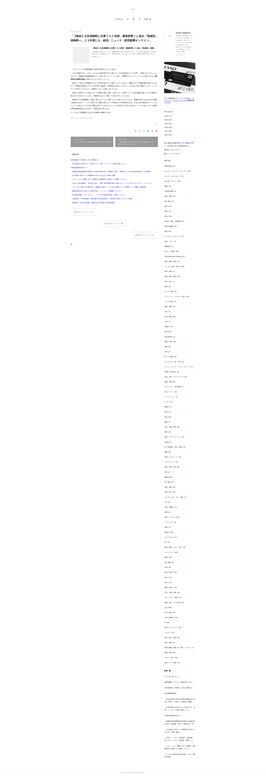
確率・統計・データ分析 (174, 602)
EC (167, 542)
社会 (168, 607)
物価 (168, 186)
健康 (168, 452)
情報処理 (169, 246)
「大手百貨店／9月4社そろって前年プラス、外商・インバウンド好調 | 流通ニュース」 (99, 164)
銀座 (168, 432)
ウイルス (170, 632)
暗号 (167, 472)
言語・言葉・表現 (172, 427)
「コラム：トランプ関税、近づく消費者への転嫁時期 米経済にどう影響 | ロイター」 (99, 179)
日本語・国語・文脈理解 (174, 221)
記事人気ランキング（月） (145, 235)
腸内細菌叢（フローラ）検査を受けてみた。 (179, 682)
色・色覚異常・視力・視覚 (175, 447)
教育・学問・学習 (172, 467)
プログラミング (171, 462)
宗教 (167, 512)
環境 (168, 527)
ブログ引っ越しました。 (173, 676)
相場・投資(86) (89, 118)
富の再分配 (170, 337)
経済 (168, 206)
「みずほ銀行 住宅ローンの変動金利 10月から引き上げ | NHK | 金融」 (93, 175)
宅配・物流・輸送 (172, 261)
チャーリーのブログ (172, 153)
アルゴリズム (171, 537)
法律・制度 (170, 316)
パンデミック (171, 552)
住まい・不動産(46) (80, 118)
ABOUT (167, 150)
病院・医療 (170, 306)
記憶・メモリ (170, 241)
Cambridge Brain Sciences (175, 256)
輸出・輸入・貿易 (172, 637)
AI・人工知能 (171, 357)
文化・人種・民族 (172, 592)
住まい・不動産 (171, 251)
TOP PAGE (119, 19)
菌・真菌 (169, 562)
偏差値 (168, 477)
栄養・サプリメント (173, 457)
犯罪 (168, 412)
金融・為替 (170, 382)
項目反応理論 (170, 191)
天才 (167, 502)
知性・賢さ (170, 281)
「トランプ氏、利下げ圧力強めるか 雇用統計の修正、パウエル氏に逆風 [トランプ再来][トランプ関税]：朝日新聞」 (109, 187)
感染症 (169, 532)
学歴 (168, 567)
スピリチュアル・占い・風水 (175, 497)
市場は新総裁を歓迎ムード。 (80, 167)
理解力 (168, 407)
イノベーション (171, 397)
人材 (167, 321)
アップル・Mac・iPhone (174, 266)
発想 (167, 352)
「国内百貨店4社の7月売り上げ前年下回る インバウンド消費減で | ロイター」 (97, 191)
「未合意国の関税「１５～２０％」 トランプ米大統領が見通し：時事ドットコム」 (98, 195)
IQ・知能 (169, 482)
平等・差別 (170, 612)
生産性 (168, 326)
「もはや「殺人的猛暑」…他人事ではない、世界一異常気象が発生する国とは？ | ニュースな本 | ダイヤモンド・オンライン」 (112, 183)
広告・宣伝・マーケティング (176, 377)
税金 (168, 417)
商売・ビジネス (172, 517)
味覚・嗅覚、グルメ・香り (175, 547)
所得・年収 (170, 342)
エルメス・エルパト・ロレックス (178, 171)
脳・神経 (169, 201)
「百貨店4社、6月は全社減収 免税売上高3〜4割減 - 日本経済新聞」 (93, 202)
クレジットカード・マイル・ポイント (179, 367)
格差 (168, 347)
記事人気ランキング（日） (84, 212)
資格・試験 (170, 196)
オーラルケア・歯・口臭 (174, 362)
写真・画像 (170, 642)
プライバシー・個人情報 (174, 387)
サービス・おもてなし (174, 176)
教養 (168, 286)
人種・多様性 (171, 507)
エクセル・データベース (174, 236)
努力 (168, 577)
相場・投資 (170, 652)
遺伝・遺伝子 (171, 572)
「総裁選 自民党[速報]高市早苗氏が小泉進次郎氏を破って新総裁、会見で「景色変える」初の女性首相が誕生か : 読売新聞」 (111, 171)
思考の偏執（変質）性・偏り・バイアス (179, 647)
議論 (167, 422)
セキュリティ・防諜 (173, 597)
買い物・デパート (173, 181)
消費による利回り (172, 372)
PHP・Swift (170, 271)
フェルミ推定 (170, 301)
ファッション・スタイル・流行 (177, 296)
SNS (168, 211)
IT (167, 622)
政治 (168, 216)
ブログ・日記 (171, 658)
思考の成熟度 (171, 226)
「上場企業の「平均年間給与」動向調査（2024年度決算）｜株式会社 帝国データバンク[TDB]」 (102, 199)
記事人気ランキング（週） (114, 223)
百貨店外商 (170, 166)
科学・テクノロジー (173, 627)
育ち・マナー (171, 392)
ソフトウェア (170, 522)
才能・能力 (170, 492)
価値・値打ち (171, 587)
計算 (167, 311)
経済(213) (73, 118)
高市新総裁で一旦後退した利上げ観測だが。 (85, 160)
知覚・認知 (170, 487)
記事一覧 (147, 19)
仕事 (168, 331)
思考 (168, 231)
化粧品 (168, 442)
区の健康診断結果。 (171, 693)
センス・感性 (171, 291)
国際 (168, 557)
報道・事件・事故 (172, 276)
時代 (168, 582)
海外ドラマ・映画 (172, 663)
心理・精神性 (171, 617)
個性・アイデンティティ (174, 437)
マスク (168, 402)
